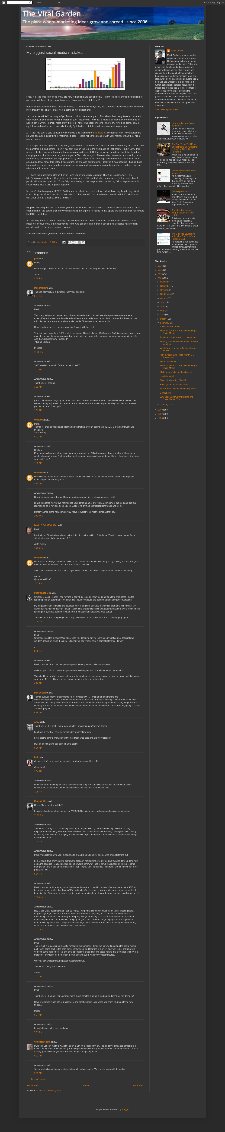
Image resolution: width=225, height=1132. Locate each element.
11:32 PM (38, 815)
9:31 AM (38, 1056)
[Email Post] (64, 242)
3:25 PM (38, 792)
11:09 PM (38, 352)
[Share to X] (76, 242)
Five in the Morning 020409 (173, 380)
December (165, 282)
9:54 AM (38, 771)
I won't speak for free (181, 191)
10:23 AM (38, 516)
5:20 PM (38, 874)
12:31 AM (38, 929)
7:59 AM (38, 463)
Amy (36, 722)
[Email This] (69, 242)
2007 (160, 414)
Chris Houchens (42, 1042)
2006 (160, 418)
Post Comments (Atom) (50, 1090)
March (163, 319)
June (163, 306)
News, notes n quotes (170, 326)
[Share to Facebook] (79, 242)
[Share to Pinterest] (83, 242)
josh (36, 258)
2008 (160, 410)
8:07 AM (38, 1015)
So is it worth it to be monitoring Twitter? (179, 388)
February (164, 323)
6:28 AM (38, 683)
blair (36, 757)
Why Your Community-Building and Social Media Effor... (176, 398)
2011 (160, 270)
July (162, 302)
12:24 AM (38, 897)
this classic (99, 132)
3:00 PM (38, 621)
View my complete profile (167, 109)
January (164, 404)
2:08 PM (38, 841)
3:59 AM (38, 410)
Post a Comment (39, 1079)
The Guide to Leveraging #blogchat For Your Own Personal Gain (183, 236)
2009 (160, 278)
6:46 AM (38, 712)
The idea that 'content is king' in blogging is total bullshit (183, 213)
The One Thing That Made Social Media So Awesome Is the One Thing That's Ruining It (184, 148)
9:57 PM (38, 296)
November (165, 286)
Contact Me (165, 393)
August (164, 298)
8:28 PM (38, 651)
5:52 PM (38, 1032)
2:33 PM (38, 583)
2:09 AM (38, 1073)
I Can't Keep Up (42, 593)
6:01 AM (38, 437)
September (165, 294)
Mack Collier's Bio (168, 361)
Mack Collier (40, 288)
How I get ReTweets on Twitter (174, 384)
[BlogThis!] (73, 242)
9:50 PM (38, 278)
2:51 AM (38, 369)
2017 (160, 266)
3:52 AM (38, 387)
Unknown (39, 420)
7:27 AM (38, 976)
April (162, 314)
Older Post (138, 1085)
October (164, 290)
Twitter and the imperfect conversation (178, 337)
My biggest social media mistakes (176, 372)
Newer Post (32, 1085)
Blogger (125, 1109)
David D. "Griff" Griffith (45, 525)
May (162, 310)
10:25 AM (38, 548)
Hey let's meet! (167, 376)
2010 (160, 274)
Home (86, 1085)
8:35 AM (38, 483)
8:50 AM (38, 748)
